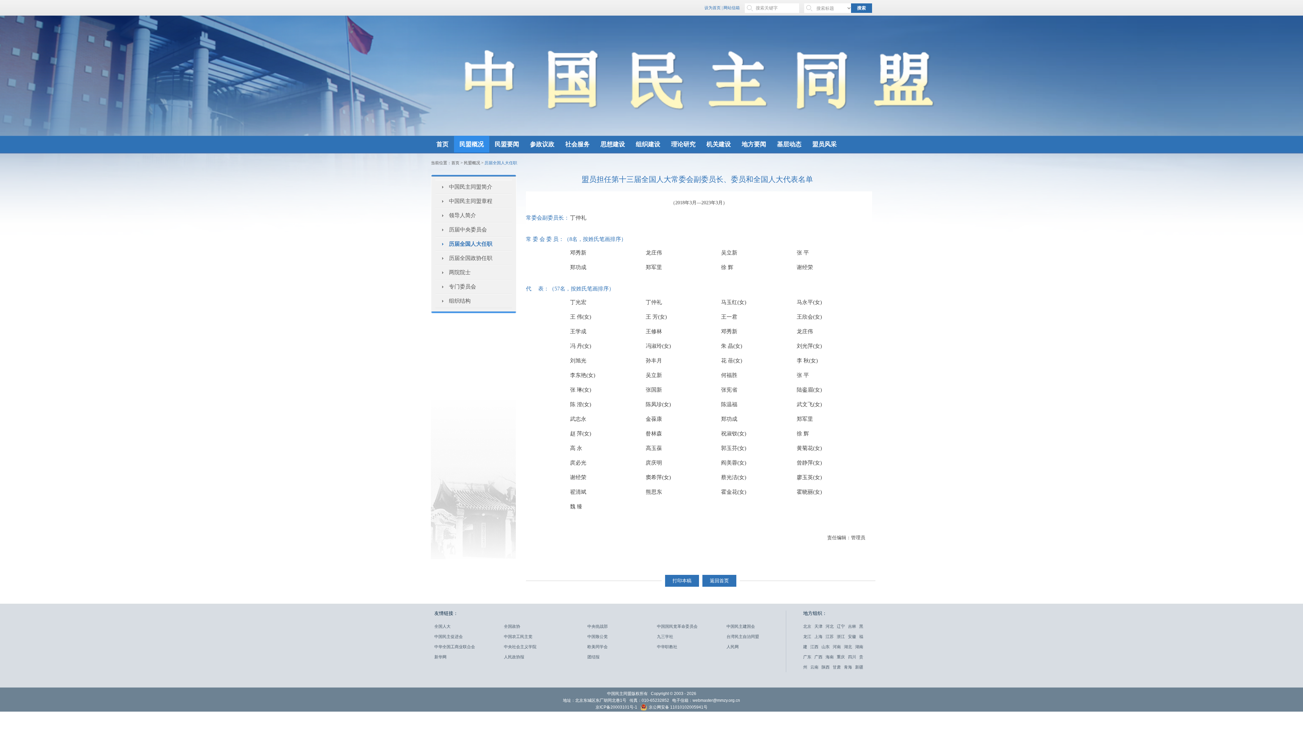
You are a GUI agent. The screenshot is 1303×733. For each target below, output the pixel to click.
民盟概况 (471, 144)
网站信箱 (731, 7)
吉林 (852, 626)
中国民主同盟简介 (470, 187)
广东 (807, 657)
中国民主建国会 (740, 626)
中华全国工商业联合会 (454, 646)
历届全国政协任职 (470, 258)
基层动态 (789, 144)
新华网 (440, 657)
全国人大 (442, 626)
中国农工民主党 (518, 636)
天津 (818, 626)
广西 (818, 657)
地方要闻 (754, 144)
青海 (848, 667)
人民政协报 (514, 657)
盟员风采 (824, 144)
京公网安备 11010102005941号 (677, 708)
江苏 (830, 636)
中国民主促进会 (448, 636)
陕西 (826, 667)
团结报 (593, 657)
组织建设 (648, 144)
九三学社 (665, 636)
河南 (837, 646)
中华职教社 (667, 646)
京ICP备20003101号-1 (616, 707)
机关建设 (718, 144)
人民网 (732, 646)
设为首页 (712, 7)
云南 (814, 667)
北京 (807, 626)
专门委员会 (462, 286)
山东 (826, 646)
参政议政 (542, 144)
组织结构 (460, 301)
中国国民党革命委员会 (677, 626)
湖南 (859, 646)
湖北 (848, 646)
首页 (442, 144)
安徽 (852, 636)
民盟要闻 (507, 144)
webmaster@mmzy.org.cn (716, 700)
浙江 (841, 636)
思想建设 (613, 144)
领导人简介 (462, 215)
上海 (818, 636)
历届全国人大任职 (470, 244)
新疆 (859, 667)
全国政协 (512, 626)
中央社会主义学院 (520, 646)
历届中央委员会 (468, 229)
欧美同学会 (597, 646)
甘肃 (837, 667)
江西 (814, 646)
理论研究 (683, 144)
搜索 (861, 8)
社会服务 (577, 144)
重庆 (841, 657)
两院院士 (460, 272)
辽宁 (841, 626)
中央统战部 (597, 626)
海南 (830, 657)
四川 (852, 657)
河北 (830, 626)
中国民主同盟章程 (470, 201)
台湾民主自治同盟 (742, 636)
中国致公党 (597, 636)
